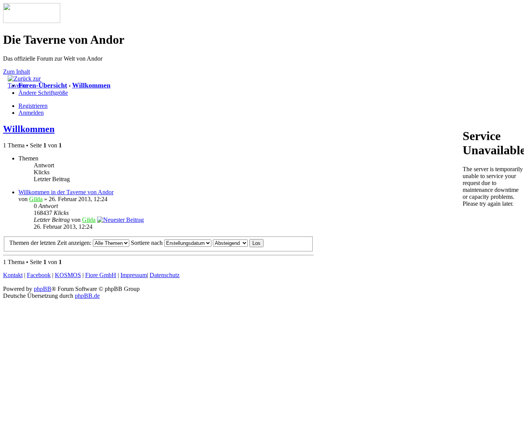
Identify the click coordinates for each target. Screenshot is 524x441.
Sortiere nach (147, 242)
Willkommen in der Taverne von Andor (66, 192)
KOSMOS (68, 275)
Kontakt (13, 275)
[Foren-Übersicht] (31, 21)
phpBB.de (87, 295)
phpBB (42, 289)
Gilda (36, 199)
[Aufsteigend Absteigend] (238, 242)
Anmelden (31, 112)
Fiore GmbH (100, 275)
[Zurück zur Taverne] (27, 85)
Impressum (133, 275)
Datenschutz (165, 275)
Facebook (39, 275)
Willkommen (91, 85)
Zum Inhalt (16, 71)
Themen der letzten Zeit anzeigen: (51, 242)
